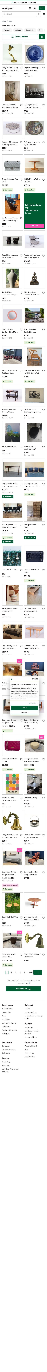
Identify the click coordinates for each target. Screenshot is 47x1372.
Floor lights (6, 1019)
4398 (30, 972)
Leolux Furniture (30, 1012)
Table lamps (6, 1026)
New (10, 21)
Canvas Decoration (8, 1049)
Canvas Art (6, 1046)
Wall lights (5, 1033)
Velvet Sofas (29, 1053)
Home (4, 21)
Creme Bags (6, 1062)
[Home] (14, 8)
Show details (32, 703)
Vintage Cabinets (31, 1037)
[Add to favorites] (21, 68)
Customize (24, 712)
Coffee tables (6, 1012)
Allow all (25, 707)
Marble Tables (30, 1056)
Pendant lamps (7, 1009)
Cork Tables (6, 1053)
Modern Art (29, 1027)
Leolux (27, 1009)
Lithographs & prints (9, 1023)
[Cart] (30, 8)
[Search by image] (38, 14)
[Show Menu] (44, 14)
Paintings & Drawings (9, 1030)
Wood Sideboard (31, 1046)
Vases (4, 1016)
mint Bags (5, 1065)
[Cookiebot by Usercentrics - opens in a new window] (32, 679)
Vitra (26, 1049)
